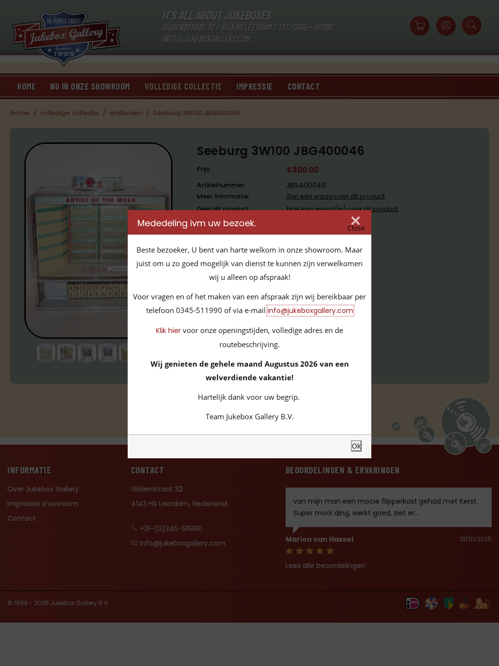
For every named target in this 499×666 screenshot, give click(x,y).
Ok (356, 446)
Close (356, 228)
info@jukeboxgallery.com (310, 310)
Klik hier (168, 330)
